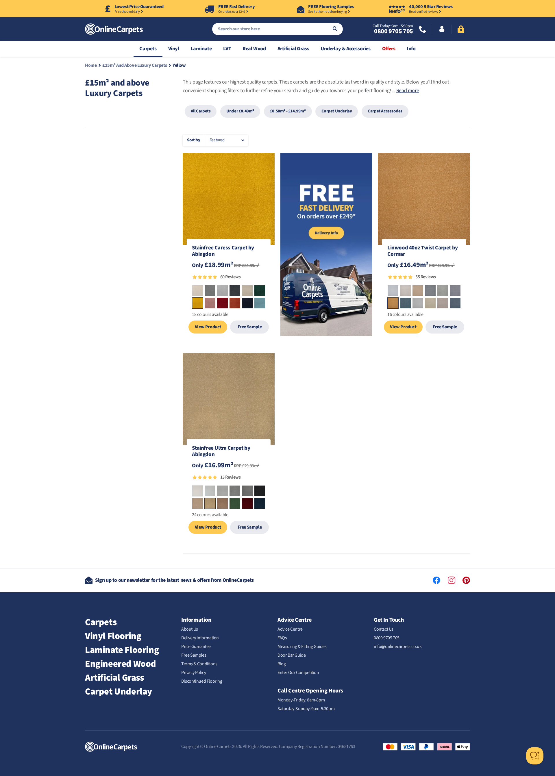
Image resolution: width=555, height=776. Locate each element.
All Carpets (201, 111)
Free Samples (193, 655)
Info (411, 48)
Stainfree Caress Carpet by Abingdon (223, 251)
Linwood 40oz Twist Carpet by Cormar (422, 251)
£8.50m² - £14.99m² (288, 111)
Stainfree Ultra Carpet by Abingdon (221, 451)
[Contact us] (422, 30)
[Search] (335, 29)
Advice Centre (290, 629)
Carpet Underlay (336, 111)
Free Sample (250, 327)
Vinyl (173, 48)
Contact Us (383, 629)
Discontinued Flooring (201, 681)
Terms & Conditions (199, 664)
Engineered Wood (120, 664)
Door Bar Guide (292, 655)
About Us (189, 629)
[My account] (442, 29)
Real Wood (254, 48)
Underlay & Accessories (345, 48)
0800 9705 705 (393, 31)
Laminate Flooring (122, 650)
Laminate (201, 48)
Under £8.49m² (240, 111)
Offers (388, 48)
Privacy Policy (193, 672)
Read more (407, 90)
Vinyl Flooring (113, 636)
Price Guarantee (196, 646)
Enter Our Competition (298, 672)
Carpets (147, 48)
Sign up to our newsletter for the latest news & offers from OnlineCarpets (174, 580)
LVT (227, 48)
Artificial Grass (293, 48)
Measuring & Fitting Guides (302, 646)
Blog (282, 664)
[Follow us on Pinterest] (466, 580)
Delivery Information (200, 638)
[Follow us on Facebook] (436, 580)
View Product (208, 327)
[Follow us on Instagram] (451, 580)
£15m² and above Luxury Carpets (134, 65)
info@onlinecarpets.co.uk (397, 646)
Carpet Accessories (385, 111)
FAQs (282, 638)
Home (91, 65)
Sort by (193, 140)
